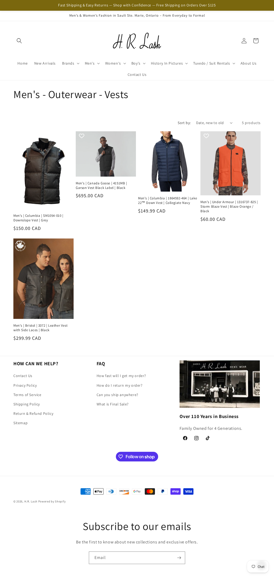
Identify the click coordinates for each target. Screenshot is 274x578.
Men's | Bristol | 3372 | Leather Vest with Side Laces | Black (40, 327)
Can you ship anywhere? (117, 394)
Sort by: (184, 122)
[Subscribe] (179, 557)
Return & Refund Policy (33, 413)
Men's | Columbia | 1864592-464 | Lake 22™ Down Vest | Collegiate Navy (167, 200)
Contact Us (22, 375)
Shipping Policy (26, 404)
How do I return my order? (120, 385)
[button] (19, 41)
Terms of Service (27, 394)
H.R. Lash (30, 501)
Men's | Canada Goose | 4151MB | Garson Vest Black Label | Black (101, 185)
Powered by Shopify (52, 501)
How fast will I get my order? (121, 375)
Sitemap (20, 422)
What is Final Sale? (113, 404)
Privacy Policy (25, 385)
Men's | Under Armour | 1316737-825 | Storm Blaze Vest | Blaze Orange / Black (229, 206)
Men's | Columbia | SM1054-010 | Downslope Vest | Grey (38, 218)
